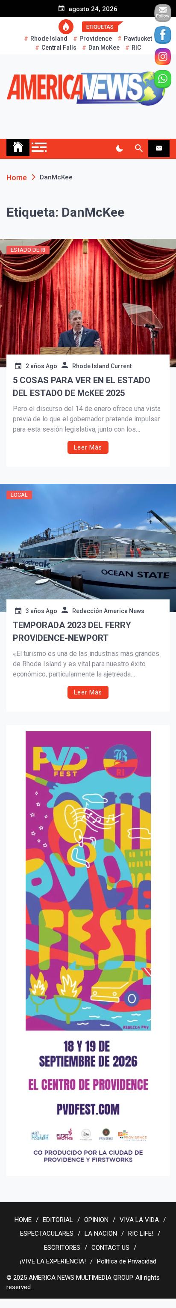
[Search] (138, 148)
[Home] (17, 147)
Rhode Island (48, 38)
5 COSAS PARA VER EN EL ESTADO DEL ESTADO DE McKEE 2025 (81, 386)
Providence (95, 38)
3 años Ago (41, 611)
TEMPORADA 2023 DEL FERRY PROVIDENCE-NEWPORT (72, 631)
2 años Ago (41, 366)
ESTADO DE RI (28, 250)
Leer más (88, 447)
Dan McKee (104, 47)
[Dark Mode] (119, 148)
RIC (136, 47)
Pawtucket (138, 38)
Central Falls (58, 47)
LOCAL (19, 495)
